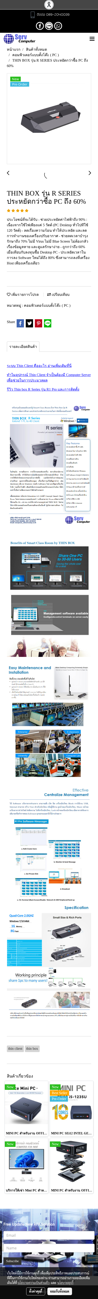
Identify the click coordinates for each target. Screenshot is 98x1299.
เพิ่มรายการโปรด (24, 294)
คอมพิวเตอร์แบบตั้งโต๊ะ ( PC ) (47, 305)
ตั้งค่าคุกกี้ (35, 1291)
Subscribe (12, 1261)
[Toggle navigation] (92, 39)
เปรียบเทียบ (60, 294)
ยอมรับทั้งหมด (59, 1291)
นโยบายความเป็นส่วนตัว (33, 1283)
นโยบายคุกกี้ (65, 1283)
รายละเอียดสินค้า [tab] (23, 347)
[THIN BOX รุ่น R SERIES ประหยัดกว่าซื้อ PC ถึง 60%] (49, 118)
